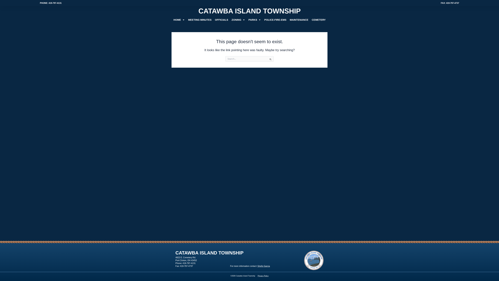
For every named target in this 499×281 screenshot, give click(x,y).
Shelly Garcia (263, 266)
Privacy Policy (263, 276)
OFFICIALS (221, 19)
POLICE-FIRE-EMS (275, 19)
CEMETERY (319, 19)
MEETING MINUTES (200, 19)
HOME (177, 19)
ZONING (236, 19)
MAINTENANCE (299, 19)
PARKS (252, 19)
